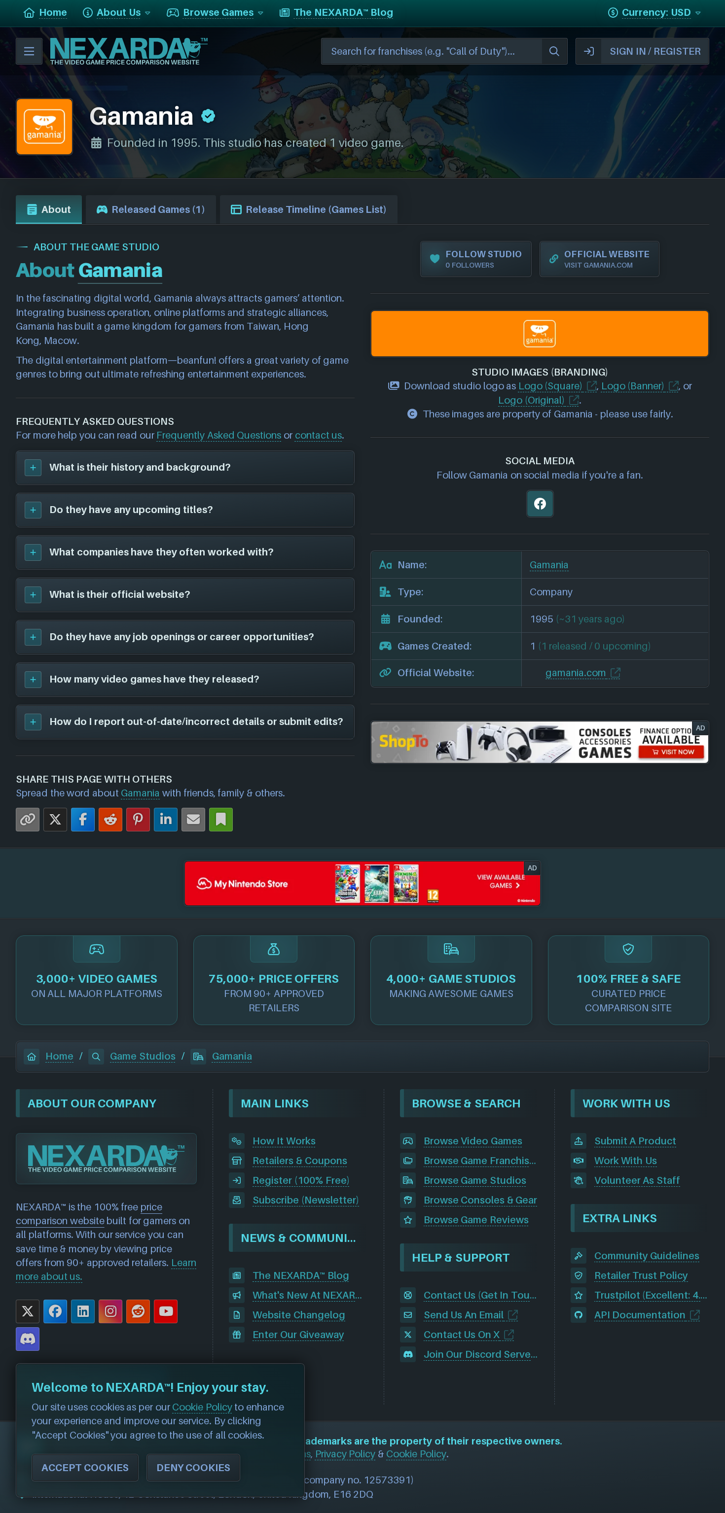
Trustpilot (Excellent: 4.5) (651, 1295)
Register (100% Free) (301, 1180)
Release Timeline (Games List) (316, 209)
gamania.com (575, 673)
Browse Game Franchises (481, 1161)
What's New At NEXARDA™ (310, 1295)
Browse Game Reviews (476, 1220)
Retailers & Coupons (300, 1161)
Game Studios (143, 1056)
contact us (318, 435)
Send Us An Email (464, 1315)
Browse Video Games (473, 1141)
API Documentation (640, 1315)
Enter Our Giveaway (298, 1335)
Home (59, 1056)
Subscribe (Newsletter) (306, 1200)
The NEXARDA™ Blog (301, 1275)
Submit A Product (635, 1141)
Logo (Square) (550, 386)
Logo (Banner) (633, 386)
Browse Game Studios (475, 1180)
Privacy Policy (345, 1454)
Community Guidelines (647, 1256)
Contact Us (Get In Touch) (481, 1295)
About (56, 209)
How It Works (284, 1141)
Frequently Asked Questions (218, 435)
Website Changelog (299, 1315)
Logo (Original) (531, 400)
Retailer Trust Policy (641, 1275)
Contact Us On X (462, 1335)
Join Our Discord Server (479, 1354)
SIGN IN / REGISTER (655, 51)
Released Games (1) (158, 209)
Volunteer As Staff (637, 1180)
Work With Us (625, 1161)
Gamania (140, 793)
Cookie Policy (416, 1454)
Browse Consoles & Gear (481, 1200)
